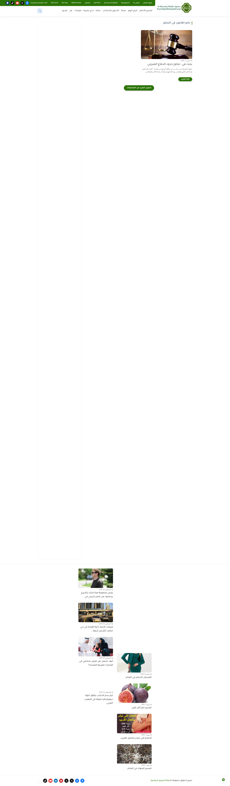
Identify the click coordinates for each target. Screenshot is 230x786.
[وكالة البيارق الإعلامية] (174, 8)
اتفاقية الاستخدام (111, 3)
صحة (123, 11)
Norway (65, 3)
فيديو (64, 11)
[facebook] (27, 3)
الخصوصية (125, 3)
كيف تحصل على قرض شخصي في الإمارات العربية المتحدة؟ (96, 663)
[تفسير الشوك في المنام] (134, 754)
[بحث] (40, 11)
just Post (97, 3)
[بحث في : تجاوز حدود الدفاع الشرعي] (166, 44)
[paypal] (7, 3)
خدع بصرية (88, 11)
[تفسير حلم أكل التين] (134, 693)
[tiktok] (12, 3)
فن (70, 11)
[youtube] (17, 3)
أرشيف (87, 3)
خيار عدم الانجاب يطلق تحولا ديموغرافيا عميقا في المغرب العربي (98, 699)
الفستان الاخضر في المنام (139, 677)
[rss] (40, 781)
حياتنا (98, 11)
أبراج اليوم (132, 11)
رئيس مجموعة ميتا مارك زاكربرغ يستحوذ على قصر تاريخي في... (97, 595)
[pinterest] (61, 781)
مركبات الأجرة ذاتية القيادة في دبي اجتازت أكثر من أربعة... (96, 629)
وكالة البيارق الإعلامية (160, 781)
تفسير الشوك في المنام (140, 768)
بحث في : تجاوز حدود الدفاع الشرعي (169, 64)
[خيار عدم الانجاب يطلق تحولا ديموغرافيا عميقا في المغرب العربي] (95, 681)
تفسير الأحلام (145, 11)
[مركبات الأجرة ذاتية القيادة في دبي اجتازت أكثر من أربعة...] (95, 612)
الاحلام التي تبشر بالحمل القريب (136, 738)
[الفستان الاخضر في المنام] (134, 663)
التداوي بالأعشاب (111, 11)
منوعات (77, 11)
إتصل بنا (136, 3)
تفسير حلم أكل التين (142, 708)
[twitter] (22, 3)
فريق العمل (147, 3)
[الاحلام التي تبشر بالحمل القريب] (134, 723)
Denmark (54, 3)
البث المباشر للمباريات (38, 3)
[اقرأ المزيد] (185, 79)
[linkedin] (56, 781)
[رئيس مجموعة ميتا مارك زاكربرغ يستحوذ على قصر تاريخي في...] (95, 578)
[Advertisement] (60, 64)
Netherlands (76, 3)
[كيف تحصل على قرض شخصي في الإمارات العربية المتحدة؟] (95, 646)
